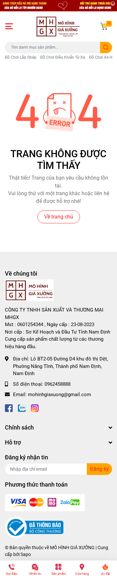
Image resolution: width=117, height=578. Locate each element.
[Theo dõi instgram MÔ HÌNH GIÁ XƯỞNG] (35, 407)
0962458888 (58, 384)
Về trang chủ (58, 217)
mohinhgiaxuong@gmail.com (59, 394)
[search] (106, 47)
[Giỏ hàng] (104, 26)
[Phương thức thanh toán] (45, 502)
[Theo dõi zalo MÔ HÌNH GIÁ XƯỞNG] (22, 407)
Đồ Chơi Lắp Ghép (20, 57)
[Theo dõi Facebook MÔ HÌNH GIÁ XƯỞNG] (9, 407)
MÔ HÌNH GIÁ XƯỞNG (72, 547)
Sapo (25, 554)
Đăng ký (99, 469)
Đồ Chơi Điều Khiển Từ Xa (62, 57)
